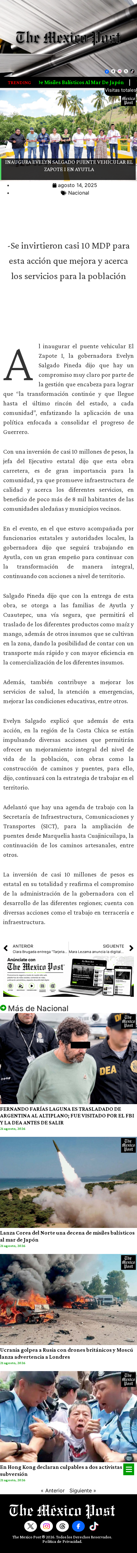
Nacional (78, 193)
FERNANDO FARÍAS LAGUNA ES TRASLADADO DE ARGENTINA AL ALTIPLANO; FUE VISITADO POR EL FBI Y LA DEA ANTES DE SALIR (67, 1116)
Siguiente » (82, 1490)
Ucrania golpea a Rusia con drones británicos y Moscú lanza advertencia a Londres (66, 1353)
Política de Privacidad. (62, 1541)
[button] (128, 1469)
